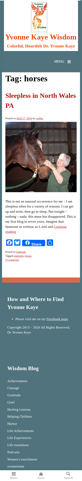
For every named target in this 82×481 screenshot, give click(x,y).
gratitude (19, 255)
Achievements (17, 381)
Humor (12, 424)
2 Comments (12, 259)
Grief (11, 402)
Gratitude (21, 251)
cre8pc (39, 118)
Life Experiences (19, 438)
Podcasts (13, 452)
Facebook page (57, 319)
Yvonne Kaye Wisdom (41, 37)
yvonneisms (15, 466)
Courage (13, 388)
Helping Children (19, 416)
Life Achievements (20, 431)
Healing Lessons (19, 409)
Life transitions (18, 445)
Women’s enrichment (22, 459)
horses (28, 255)
